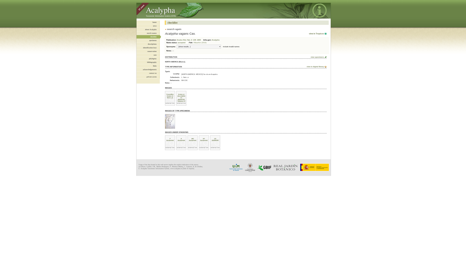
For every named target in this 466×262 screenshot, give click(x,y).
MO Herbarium (192, 139)
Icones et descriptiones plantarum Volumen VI (181, 98)
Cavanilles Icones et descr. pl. (170, 96)
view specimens (317, 57)
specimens (153, 40)
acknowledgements (150, 69)
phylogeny (153, 59)
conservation (152, 51)
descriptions (152, 44)
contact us (153, 73)
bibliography (152, 62)
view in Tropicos (316, 34)
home (155, 22)
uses (155, 55)
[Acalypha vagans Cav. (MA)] (170, 121)
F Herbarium (170, 139)
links (155, 66)
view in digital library (315, 67)
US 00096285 (215, 139)
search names (152, 33)
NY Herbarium (204, 139)
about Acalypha (151, 29)
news (155, 26)
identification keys (150, 48)
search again (174, 29)
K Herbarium (181, 139)
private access (152, 77)
